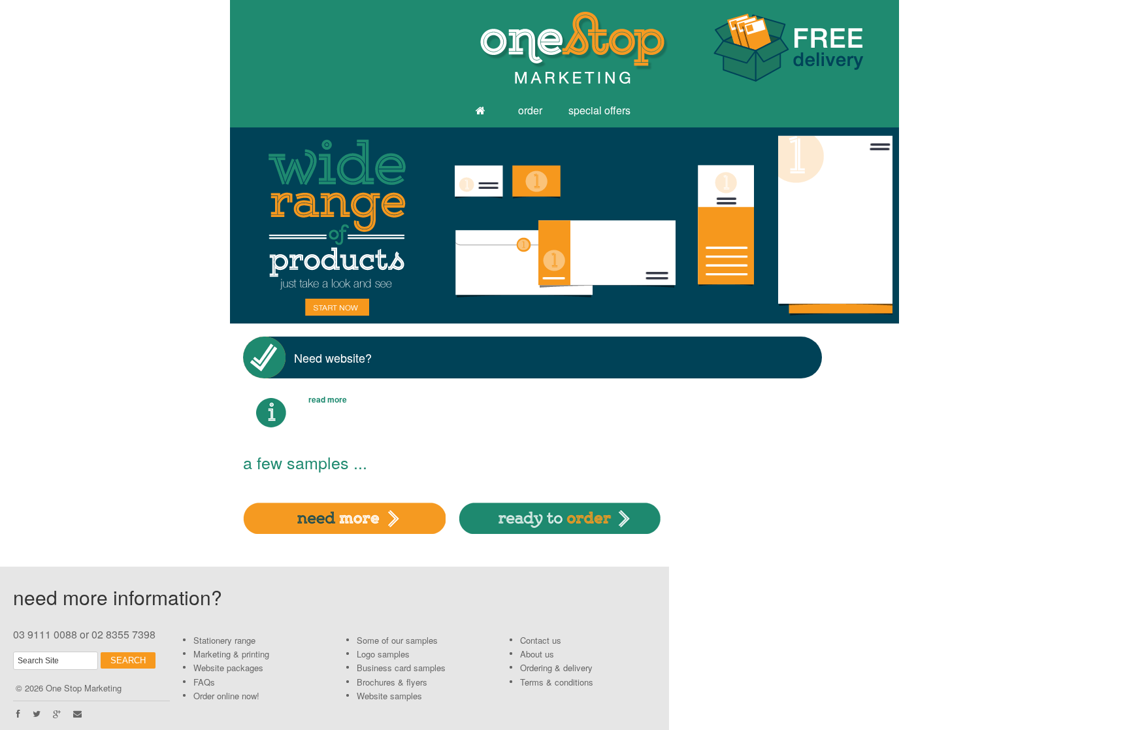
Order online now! (226, 695)
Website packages (228, 667)
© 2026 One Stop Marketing (69, 688)
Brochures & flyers (392, 682)
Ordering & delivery (556, 667)
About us (537, 654)
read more (327, 399)
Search (128, 660)
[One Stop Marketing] (482, 111)
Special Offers (599, 110)
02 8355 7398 (123, 634)
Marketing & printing (231, 654)
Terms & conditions (556, 682)
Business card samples (401, 667)
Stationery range (224, 640)
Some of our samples (397, 640)
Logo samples (383, 654)
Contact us (540, 640)
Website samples (389, 695)
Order (530, 110)
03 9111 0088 (45, 634)
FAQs (204, 682)
